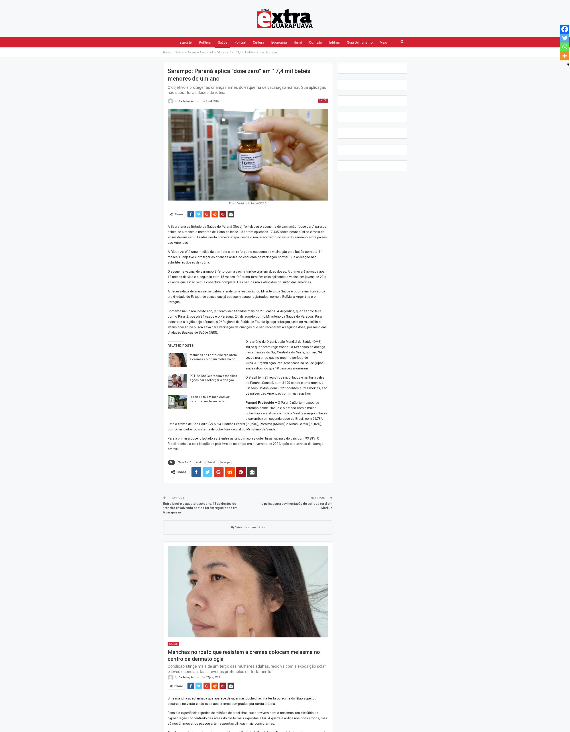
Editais (334, 43)
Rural (298, 43)
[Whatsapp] (564, 47)
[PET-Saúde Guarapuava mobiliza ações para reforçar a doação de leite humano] (177, 381)
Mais (383, 43)
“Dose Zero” (184, 462)
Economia (279, 43)
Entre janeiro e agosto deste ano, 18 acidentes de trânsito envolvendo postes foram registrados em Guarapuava (200, 508)
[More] (564, 55)
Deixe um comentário (249, 527)
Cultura (258, 43)
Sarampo (225, 462)
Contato (315, 43)
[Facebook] (564, 29)
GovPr (199, 462)
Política (205, 43)
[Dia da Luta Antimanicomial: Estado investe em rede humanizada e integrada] (177, 402)
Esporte (186, 43)
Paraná (211, 462)
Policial (240, 43)
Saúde (223, 43)
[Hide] (568, 64)
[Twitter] (564, 38)
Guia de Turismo (360, 43)
